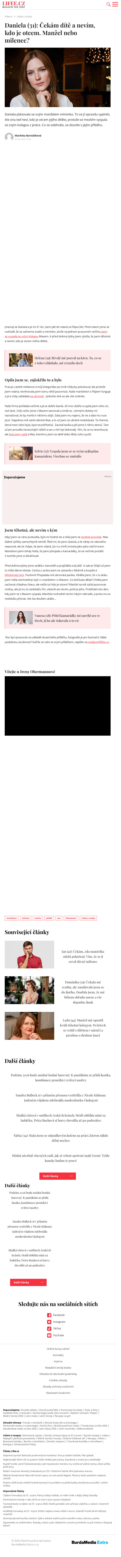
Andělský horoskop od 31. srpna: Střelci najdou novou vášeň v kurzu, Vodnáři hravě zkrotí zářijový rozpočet (54, 1512)
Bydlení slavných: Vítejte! (84, 1412)
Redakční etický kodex (58, 1367)
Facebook (59, 1315)
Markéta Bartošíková (28, 135)
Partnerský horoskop (71, 1409)
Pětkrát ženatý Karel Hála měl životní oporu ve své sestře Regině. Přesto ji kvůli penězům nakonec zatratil (54, 1477)
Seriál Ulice (46, 1425)
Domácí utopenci (56, 1441)
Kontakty (58, 1355)
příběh (49, 918)
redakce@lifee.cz (98, 642)
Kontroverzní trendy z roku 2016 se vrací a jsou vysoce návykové (36, 1499)
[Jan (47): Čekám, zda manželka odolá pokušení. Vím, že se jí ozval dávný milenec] (29, 967)
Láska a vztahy (88, 918)
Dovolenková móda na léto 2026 (20, 1428)
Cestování (25, 1412)
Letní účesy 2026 (47, 1428)
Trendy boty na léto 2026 (94, 1425)
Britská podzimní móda (66, 1425)
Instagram (59, 1321)
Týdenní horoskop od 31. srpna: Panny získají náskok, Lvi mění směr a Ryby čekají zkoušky (50, 1495)
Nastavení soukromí (58, 1393)
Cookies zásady (58, 1380)
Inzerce (58, 1361)
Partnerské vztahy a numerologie (20, 1425)
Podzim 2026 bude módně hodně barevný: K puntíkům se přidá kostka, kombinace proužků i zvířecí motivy (55, 1484)
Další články (50, 1176)
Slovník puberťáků (48, 1409)
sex (58, 918)
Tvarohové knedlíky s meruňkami (84, 1441)
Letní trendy (46, 1415)
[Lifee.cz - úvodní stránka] (14, 5)
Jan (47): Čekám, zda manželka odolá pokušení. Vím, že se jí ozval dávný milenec (83, 956)
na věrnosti (37, 396)
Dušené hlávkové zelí (74, 1438)
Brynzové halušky (12, 1441)
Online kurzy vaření (58, 1349)
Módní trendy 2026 (13, 1415)
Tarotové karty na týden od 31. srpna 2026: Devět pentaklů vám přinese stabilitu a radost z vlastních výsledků (56, 1505)
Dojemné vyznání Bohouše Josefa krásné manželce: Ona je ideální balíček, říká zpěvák (48, 1455)
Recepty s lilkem (96, 1438)
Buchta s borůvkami (34, 1441)
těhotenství (71, 918)
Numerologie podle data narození (51, 1412)
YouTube (58, 1335)
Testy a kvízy (91, 1409)
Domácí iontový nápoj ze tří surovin (63, 1435)
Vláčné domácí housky (49, 1438)
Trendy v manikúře (32, 1422)
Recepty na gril (63, 1415)
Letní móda (31, 1415)
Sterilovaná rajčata (32, 1435)
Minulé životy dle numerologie (61, 1422)
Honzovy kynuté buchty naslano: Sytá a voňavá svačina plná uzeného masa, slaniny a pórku (51, 1518)
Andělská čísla (10, 1412)
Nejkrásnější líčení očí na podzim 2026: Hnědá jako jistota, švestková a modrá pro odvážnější (52, 1459)
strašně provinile (91, 537)
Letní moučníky (67, 1428)
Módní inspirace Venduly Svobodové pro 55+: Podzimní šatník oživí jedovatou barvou (47, 1471)
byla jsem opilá (18, 434)
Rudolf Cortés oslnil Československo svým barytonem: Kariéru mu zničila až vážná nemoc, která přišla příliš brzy (56, 1465)
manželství (11, 918)
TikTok (57, 1328)
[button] (108, 4)
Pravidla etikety (29, 1409)
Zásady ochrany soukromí (58, 1386)
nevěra (38, 918)
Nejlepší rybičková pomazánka (19, 1438)
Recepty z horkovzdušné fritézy (19, 1444)
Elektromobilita (85, 1428)
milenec (25, 918)
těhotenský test (14, 575)
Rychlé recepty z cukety (96, 1435)
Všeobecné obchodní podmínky (58, 1374)
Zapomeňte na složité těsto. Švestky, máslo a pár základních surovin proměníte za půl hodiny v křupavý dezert (57, 1524)
